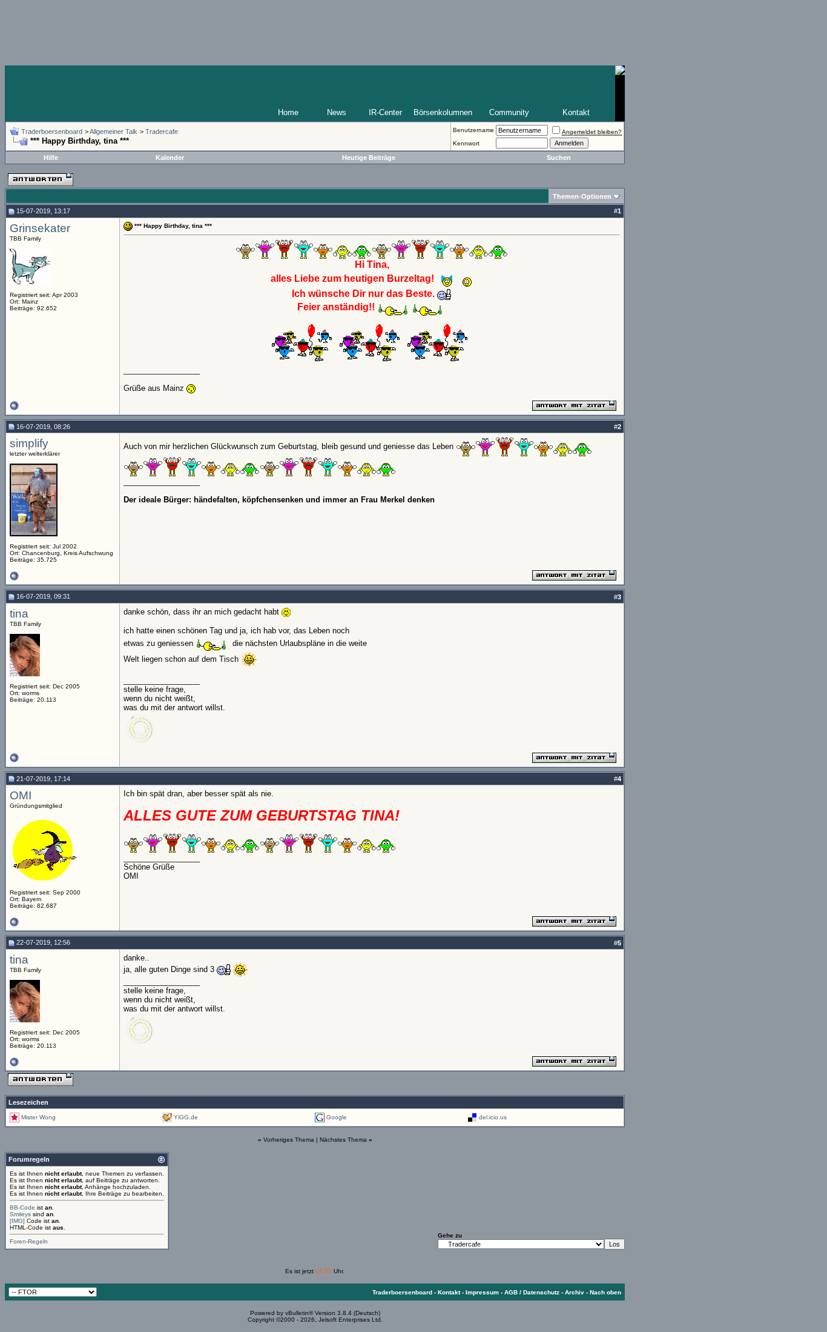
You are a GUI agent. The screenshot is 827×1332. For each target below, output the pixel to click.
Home (288, 112)
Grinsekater (40, 228)
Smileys (20, 1214)
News (336, 112)
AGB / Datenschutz (531, 1292)
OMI (20, 795)
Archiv (574, 1292)
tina (19, 613)
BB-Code (22, 1207)
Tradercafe (161, 131)
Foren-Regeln (29, 1241)
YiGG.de (186, 1117)
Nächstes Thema (343, 1139)
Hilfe (51, 157)
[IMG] (17, 1220)
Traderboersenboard (51, 131)
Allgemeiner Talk (113, 131)
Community (509, 112)
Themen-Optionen (582, 196)
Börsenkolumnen (443, 112)
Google (336, 1117)
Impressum (482, 1292)
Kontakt (576, 112)
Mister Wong (38, 1117)
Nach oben (605, 1292)
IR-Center (385, 112)
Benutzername (473, 130)
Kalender (170, 157)
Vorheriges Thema (288, 1139)
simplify (29, 443)
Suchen (559, 157)
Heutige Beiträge (368, 157)
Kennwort (466, 143)
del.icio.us (493, 1117)
